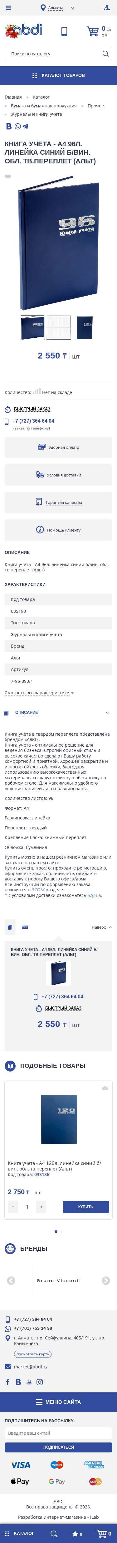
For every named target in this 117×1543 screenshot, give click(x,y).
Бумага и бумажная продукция (44, 106)
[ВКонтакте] (8, 126)
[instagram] (40, 1382)
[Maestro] (57, 1465)
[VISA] (20, 1465)
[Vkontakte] (18, 1382)
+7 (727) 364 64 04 (33, 421)
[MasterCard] (95, 1481)
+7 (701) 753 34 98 (33, 1328)
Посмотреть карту (33, 1354)
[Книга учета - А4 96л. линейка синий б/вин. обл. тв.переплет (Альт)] (58, 243)
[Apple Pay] (20, 1481)
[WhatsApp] (17, 126)
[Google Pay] (57, 1481)
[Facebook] (8, 1382)
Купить (85, 1207)
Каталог (41, 97)
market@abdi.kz (31, 1367)
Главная (13, 97)
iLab (94, 1517)
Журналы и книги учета (36, 114)
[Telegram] (25, 126)
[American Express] (94, 1465)
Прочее (96, 106)
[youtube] (29, 1382)
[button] (56, 1231)
